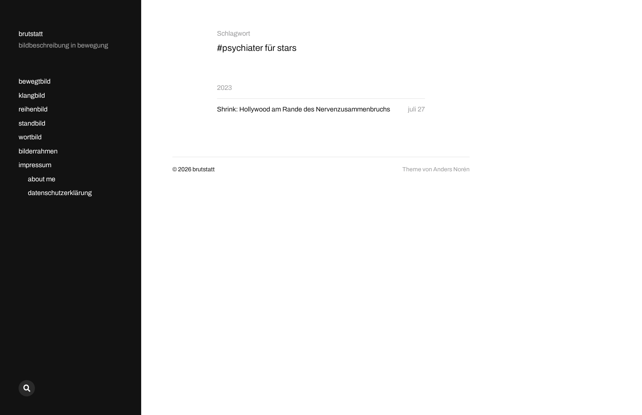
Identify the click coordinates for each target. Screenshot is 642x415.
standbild (32, 123)
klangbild (32, 95)
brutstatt (31, 34)
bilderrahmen (38, 151)
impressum (35, 165)
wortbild (30, 137)
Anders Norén (451, 169)
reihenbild (33, 109)
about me (41, 179)
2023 (224, 87)
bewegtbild (35, 81)
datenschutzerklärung (60, 193)
